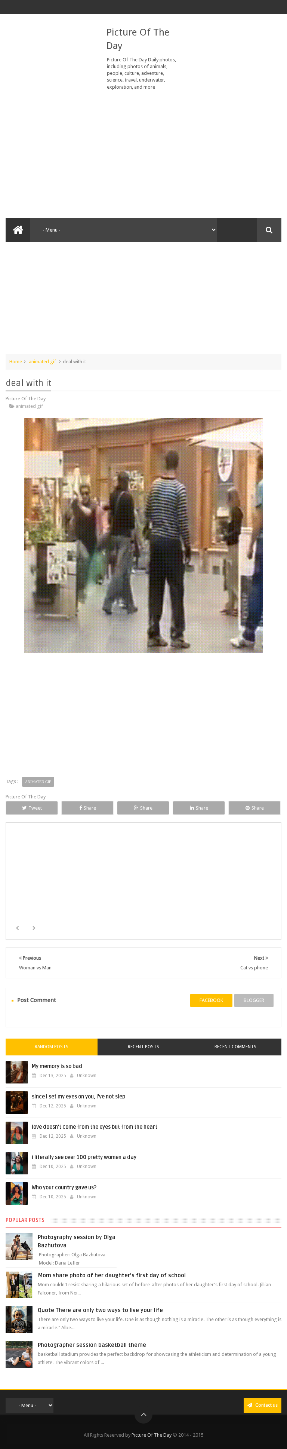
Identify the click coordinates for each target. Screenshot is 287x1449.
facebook (211, 1000)
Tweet (35, 808)
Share (90, 808)
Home (15, 361)
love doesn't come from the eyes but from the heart (94, 1127)
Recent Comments (235, 1046)
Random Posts (51, 1046)
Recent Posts (143, 1046)
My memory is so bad (57, 1066)
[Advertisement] (143, 154)
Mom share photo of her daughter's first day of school (112, 1275)
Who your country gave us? (64, 1187)
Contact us (266, 1405)
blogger (254, 1000)
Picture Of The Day (152, 1435)
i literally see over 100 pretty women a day (84, 1157)
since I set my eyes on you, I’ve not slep (78, 1097)
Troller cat (144, 892)
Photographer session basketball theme (92, 1345)
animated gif (42, 361)
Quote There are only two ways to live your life (100, 1310)
